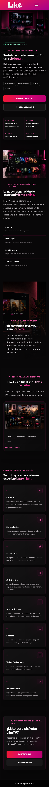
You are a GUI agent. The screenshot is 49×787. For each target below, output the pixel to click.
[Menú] (36, 5)
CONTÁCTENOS (23, 98)
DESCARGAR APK (26, 107)
